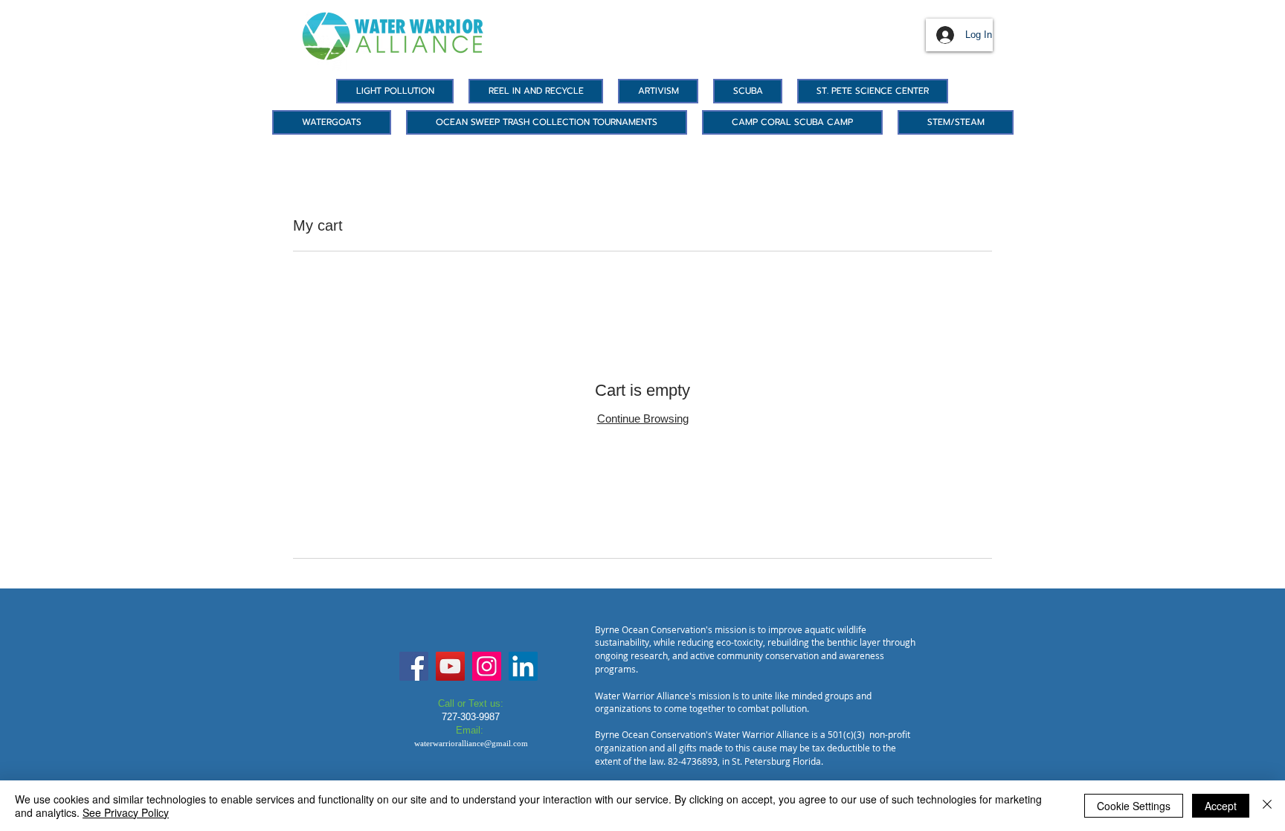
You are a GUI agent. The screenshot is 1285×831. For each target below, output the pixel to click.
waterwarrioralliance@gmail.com (471, 743)
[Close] (1267, 805)
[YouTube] (450, 666)
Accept (1221, 805)
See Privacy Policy (126, 812)
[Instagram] (486, 666)
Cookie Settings (1133, 805)
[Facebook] (413, 666)
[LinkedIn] (523, 666)
